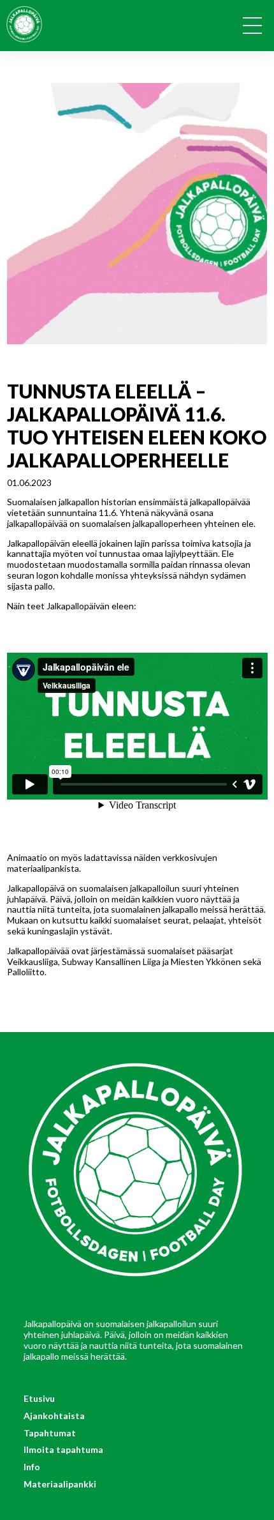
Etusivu (39, 1398)
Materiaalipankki (60, 1483)
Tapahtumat (50, 1432)
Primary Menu (257, 28)
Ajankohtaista (54, 1415)
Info (32, 1466)
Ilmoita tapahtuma (63, 1449)
